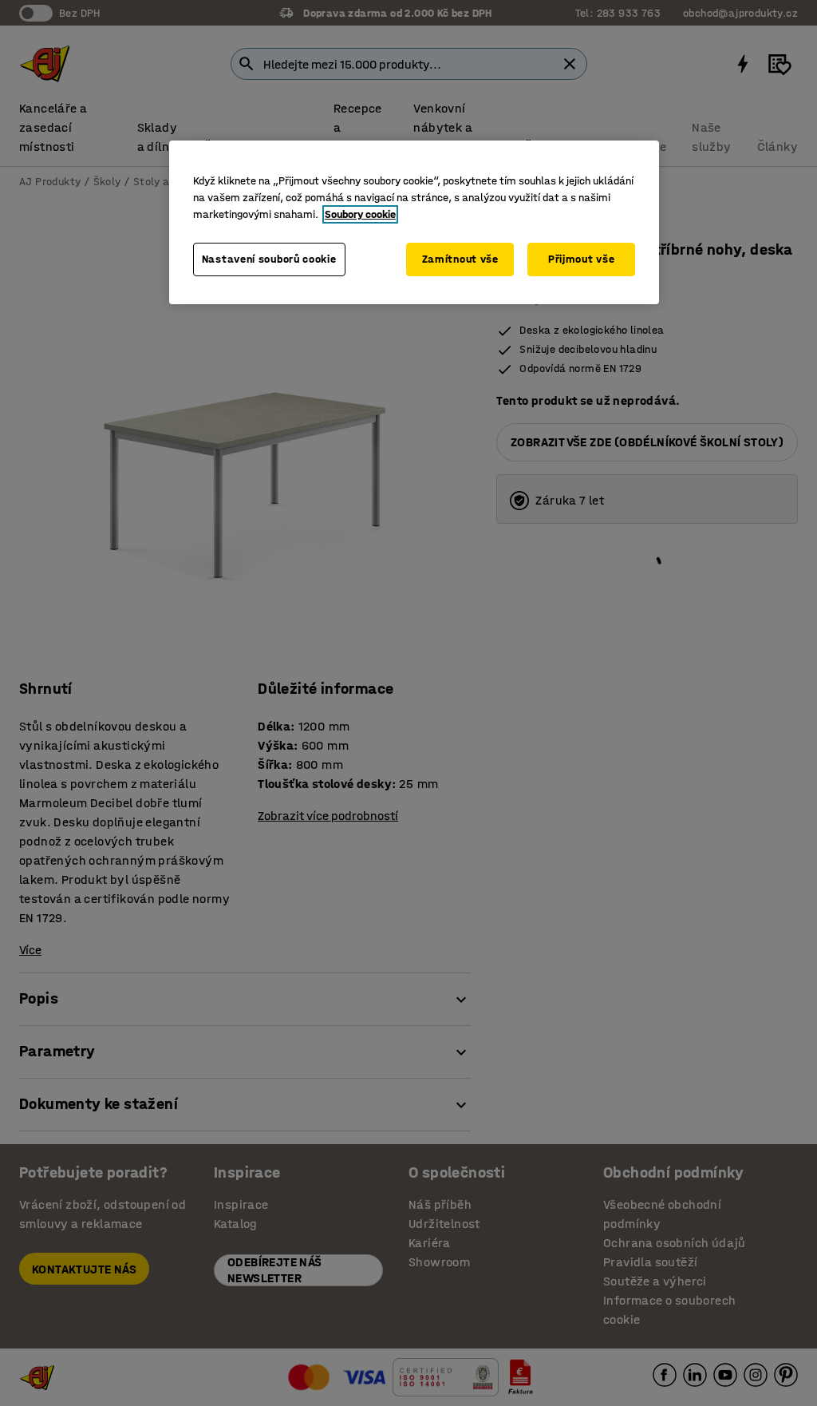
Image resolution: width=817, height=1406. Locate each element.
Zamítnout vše (460, 259)
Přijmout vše (581, 259)
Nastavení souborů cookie (269, 259)
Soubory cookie (360, 214)
